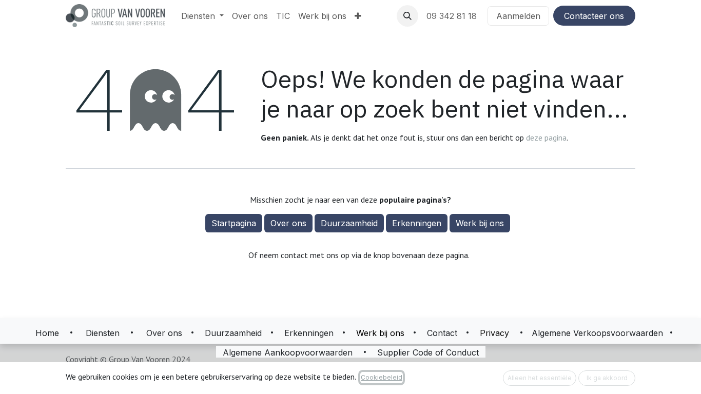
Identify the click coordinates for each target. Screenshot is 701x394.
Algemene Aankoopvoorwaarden (288, 352)
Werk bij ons (480, 223)
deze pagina (546, 137)
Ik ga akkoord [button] (607, 378)
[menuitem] (202, 16)
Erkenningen (416, 223)
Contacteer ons (594, 16)
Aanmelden (518, 16)
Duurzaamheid (349, 223)
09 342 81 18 (452, 16)
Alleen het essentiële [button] (540, 378)
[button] (407, 16)
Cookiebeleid (381, 377)
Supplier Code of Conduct (428, 352)
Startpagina (233, 223)
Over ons (288, 223)
